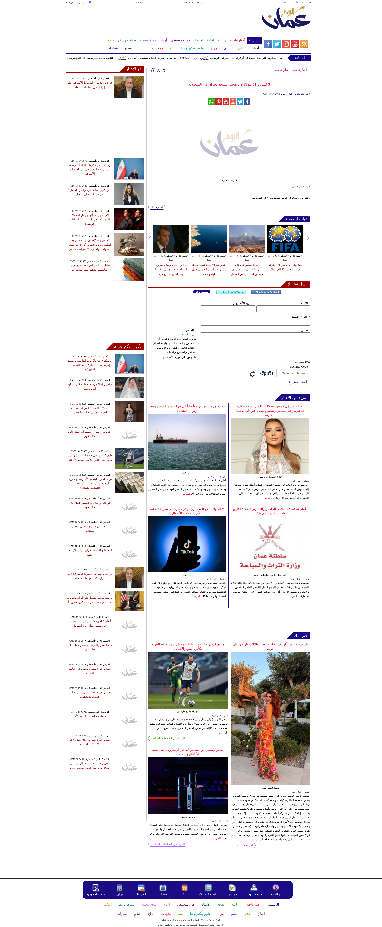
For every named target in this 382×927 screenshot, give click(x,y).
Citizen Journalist (208, 894)
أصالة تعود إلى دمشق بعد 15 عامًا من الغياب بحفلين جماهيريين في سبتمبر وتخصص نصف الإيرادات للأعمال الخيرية (269, 411)
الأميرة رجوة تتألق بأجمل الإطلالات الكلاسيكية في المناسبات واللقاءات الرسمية (89, 219)
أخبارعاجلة (300, 69)
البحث (138, 2)
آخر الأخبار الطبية (243, 845)
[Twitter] (231, 293)
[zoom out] (164, 70)
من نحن (233, 894)
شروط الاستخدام (187, 334)
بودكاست (276, 894)
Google (69, 2)
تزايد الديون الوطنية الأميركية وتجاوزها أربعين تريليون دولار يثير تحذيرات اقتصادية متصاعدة (90, 483)
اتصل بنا (141, 894)
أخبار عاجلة (282, 69)
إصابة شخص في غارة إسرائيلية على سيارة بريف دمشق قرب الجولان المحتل (247, 269)
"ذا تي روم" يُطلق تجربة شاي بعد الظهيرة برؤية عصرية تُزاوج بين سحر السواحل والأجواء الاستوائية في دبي (89, 245)
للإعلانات (163, 894)
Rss (185, 894)
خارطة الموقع (254, 894)
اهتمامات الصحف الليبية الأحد (90, 716)
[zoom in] (153, 70)
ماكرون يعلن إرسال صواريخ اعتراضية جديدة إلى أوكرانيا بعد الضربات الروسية (273, 57)
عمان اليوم (82, 2)
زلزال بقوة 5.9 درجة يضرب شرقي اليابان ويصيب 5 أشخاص (179, 57)
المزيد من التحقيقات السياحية (168, 738)
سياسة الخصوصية (96, 894)
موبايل (120, 894)
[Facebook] (265, 293)
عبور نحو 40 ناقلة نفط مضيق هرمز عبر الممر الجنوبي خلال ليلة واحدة (209, 269)
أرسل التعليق (300, 381)
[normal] (158, 70)
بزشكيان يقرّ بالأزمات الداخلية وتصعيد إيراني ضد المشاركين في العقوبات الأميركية (89, 169)
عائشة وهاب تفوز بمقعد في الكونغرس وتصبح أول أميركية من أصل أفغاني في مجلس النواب (77, 57)
